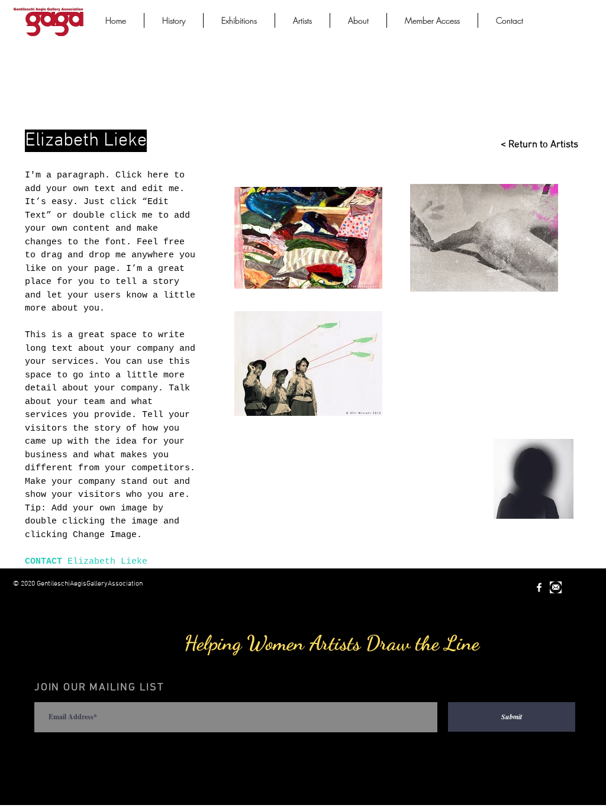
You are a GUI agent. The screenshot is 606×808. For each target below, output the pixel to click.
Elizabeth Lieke (107, 562)
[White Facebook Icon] (539, 587)
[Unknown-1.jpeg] (556, 587)
